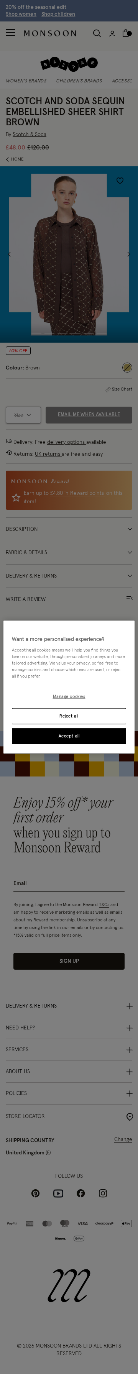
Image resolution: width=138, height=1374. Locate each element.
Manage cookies (69, 696)
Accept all (69, 736)
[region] (69, 687)
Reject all (69, 716)
